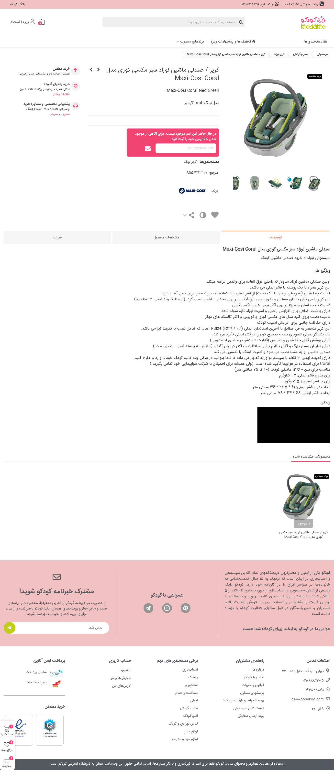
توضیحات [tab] (275, 238)
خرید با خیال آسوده (57, 84)
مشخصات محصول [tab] (166, 238)
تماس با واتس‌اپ (60, 114)
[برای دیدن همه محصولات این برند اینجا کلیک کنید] (179, 190)
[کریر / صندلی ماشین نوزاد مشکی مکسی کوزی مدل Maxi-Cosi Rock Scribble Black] (98, 70)
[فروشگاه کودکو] (313, 22)
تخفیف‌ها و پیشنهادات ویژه (231, 42)
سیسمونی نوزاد (318, 258)
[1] (9, 628)
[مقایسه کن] (202, 216)
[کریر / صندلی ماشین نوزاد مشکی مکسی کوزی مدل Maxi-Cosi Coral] (91, 70)
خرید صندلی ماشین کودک (281, 258)
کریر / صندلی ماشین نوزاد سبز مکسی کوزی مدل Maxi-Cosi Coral (303, 535)
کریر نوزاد (190, 162)
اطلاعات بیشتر (61, 94)
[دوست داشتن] (214, 215)
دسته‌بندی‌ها (313, 42)
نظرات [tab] (57, 238)
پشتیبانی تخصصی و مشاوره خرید (46, 104)
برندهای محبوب (192, 42)
